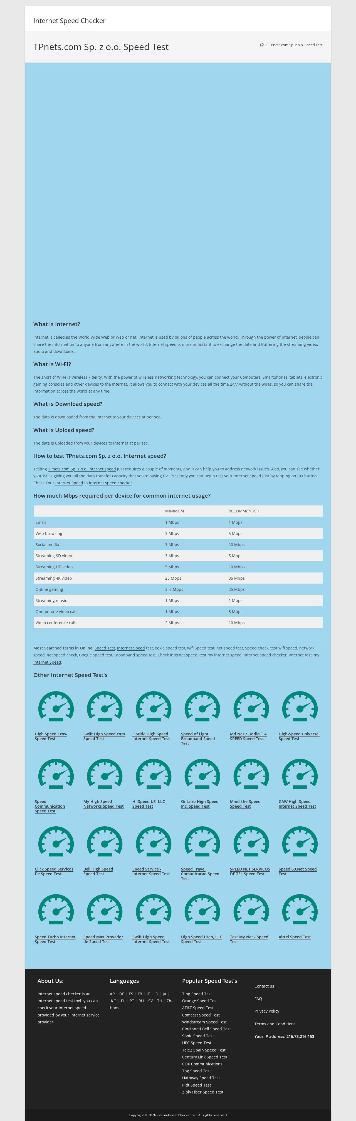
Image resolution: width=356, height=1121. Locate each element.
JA (164, 993)
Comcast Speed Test (201, 1015)
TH (159, 1000)
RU (141, 1000)
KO (114, 1000)
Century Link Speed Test (204, 1057)
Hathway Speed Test (201, 1077)
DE (121, 993)
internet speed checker (110, 482)
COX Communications (202, 1064)
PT (132, 1000)
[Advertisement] (178, 91)
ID (156, 993)
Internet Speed (69, 482)
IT (148, 993)
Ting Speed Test (197, 993)
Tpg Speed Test (196, 1070)
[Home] (262, 44)
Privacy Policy (266, 1011)
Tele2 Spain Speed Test (204, 1050)
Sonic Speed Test (198, 1035)
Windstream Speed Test (204, 1022)
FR (140, 993)
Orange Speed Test (200, 1000)
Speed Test (105, 648)
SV (150, 1000)
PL (123, 1000)
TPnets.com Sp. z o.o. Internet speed (82, 469)
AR (112, 993)
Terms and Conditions (275, 1023)
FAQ (258, 998)
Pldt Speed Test (196, 1085)
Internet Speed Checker (69, 20)
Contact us (264, 986)
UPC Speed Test (196, 1042)
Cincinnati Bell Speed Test (206, 1028)
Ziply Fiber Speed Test (202, 1092)
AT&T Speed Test (198, 1007)
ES (131, 993)
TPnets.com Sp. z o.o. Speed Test (296, 44)
